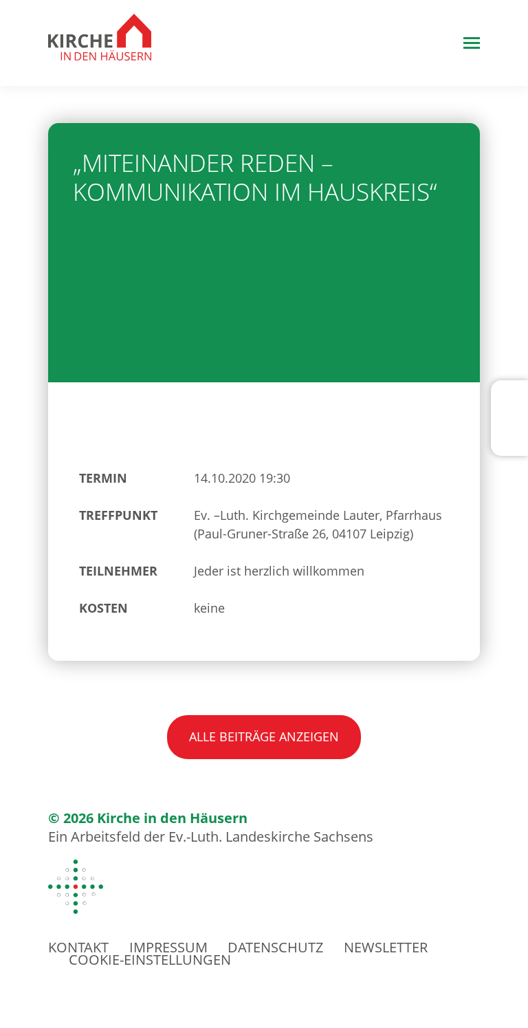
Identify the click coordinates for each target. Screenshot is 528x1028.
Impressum (168, 947)
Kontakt (78, 947)
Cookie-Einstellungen (150, 960)
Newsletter (386, 947)
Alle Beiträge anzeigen (264, 736)
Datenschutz (275, 947)
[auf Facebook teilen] (511, 405)
